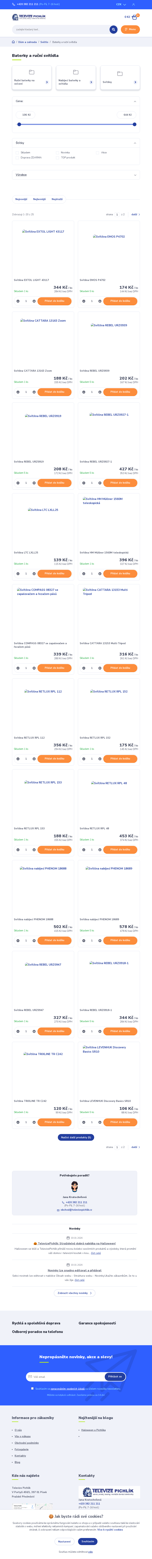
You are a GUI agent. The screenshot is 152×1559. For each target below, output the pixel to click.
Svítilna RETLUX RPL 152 (95, 738)
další (134, 214)
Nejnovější (21, 199)
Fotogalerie (22, 1449)
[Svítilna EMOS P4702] (109, 250)
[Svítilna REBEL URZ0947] (43, 981)
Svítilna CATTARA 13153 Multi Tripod (103, 643)
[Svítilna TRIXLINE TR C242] (43, 1071)
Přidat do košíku (54, 301)
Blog (17, 1462)
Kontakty (20, 1455)
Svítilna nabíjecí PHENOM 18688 (33, 919)
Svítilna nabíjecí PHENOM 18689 (99, 919)
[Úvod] (29, 17)
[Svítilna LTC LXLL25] (43, 523)
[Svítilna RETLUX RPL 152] (109, 708)
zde (90, 1552)
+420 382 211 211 (27, 4)
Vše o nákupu (23, 1436)
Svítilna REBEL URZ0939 (94, 371)
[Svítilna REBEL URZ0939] (109, 341)
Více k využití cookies (110, 1529)
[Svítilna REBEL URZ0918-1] (109, 981)
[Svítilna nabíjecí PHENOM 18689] (109, 890)
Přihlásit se (115, 1376)
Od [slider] (19, 124)
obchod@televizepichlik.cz (76, 1210)
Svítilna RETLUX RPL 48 (94, 828)
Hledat (114, 29)
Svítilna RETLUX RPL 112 (29, 738)
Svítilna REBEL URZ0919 (29, 461)
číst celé (96, 1253)
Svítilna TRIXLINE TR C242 (30, 1101)
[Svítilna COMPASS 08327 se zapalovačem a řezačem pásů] (43, 614)
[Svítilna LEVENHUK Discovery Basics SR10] (109, 1071)
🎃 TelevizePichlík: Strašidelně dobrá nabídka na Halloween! (75, 1243)
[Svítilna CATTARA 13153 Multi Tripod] (109, 614)
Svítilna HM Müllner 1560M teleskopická (104, 552)
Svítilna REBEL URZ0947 (29, 1010)
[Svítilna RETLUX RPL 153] (43, 799)
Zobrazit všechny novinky (73, 1293)
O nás (18, 1430)
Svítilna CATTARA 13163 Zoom (33, 371)
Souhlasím (88, 1541)
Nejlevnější (39, 199)
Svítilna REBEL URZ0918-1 (96, 1010)
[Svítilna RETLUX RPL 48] (109, 799)
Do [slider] (134, 124)
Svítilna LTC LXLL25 (26, 552)
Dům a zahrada (27, 42)
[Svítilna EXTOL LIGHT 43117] (43, 250)
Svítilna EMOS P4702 (92, 280)
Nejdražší (57, 199)
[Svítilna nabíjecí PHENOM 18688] (43, 890)
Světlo (44, 42)
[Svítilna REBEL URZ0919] (43, 432)
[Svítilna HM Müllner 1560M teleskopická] (109, 523)
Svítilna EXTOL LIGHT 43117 (31, 280)
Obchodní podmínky (27, 1443)
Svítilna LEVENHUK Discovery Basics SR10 (105, 1101)
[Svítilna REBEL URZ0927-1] (109, 432)
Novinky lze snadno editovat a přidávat (75, 1270)
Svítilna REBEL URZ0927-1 (96, 461)
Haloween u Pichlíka (93, 1430)
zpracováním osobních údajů (68, 1389)
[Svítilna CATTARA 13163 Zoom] (43, 341)
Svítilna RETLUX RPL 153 (29, 828)
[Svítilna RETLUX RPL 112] (43, 708)
